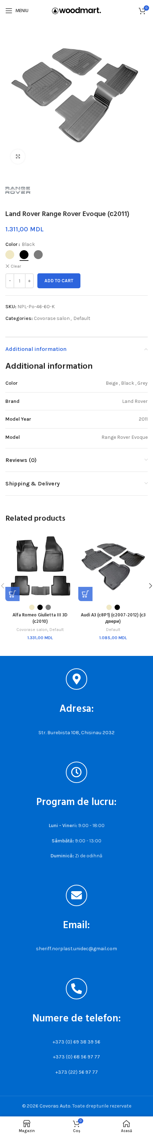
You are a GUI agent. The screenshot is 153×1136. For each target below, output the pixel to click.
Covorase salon (52, 318)
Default (81, 318)
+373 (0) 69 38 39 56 (76, 1042)
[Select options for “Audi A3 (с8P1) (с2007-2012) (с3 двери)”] (85, 594)
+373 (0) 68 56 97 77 (76, 1057)
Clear (16, 266)
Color (11, 244)
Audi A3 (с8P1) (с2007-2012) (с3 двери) (113, 618)
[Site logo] (76, 10)
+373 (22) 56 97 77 (77, 1072)
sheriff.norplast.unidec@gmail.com (76, 949)
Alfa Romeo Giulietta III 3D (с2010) (40, 618)
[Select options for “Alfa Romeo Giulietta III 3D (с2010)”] (12, 594)
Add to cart (58, 280)
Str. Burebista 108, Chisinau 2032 (76, 733)
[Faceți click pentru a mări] (18, 156)
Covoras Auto (54, 1106)
